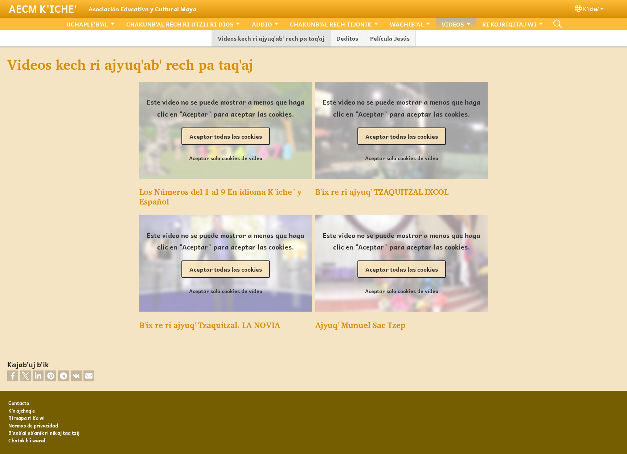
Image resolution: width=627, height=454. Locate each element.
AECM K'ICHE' (43, 9)
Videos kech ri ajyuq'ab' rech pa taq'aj (271, 38)
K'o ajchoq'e (21, 410)
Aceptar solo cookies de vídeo (225, 158)
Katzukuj (557, 24)
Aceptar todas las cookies (225, 136)
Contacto (18, 403)
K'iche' (591, 9)
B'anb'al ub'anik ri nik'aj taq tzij (43, 433)
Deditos (347, 38)
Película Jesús (390, 38)
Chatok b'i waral (26, 440)
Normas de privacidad (33, 425)
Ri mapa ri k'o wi (26, 418)
